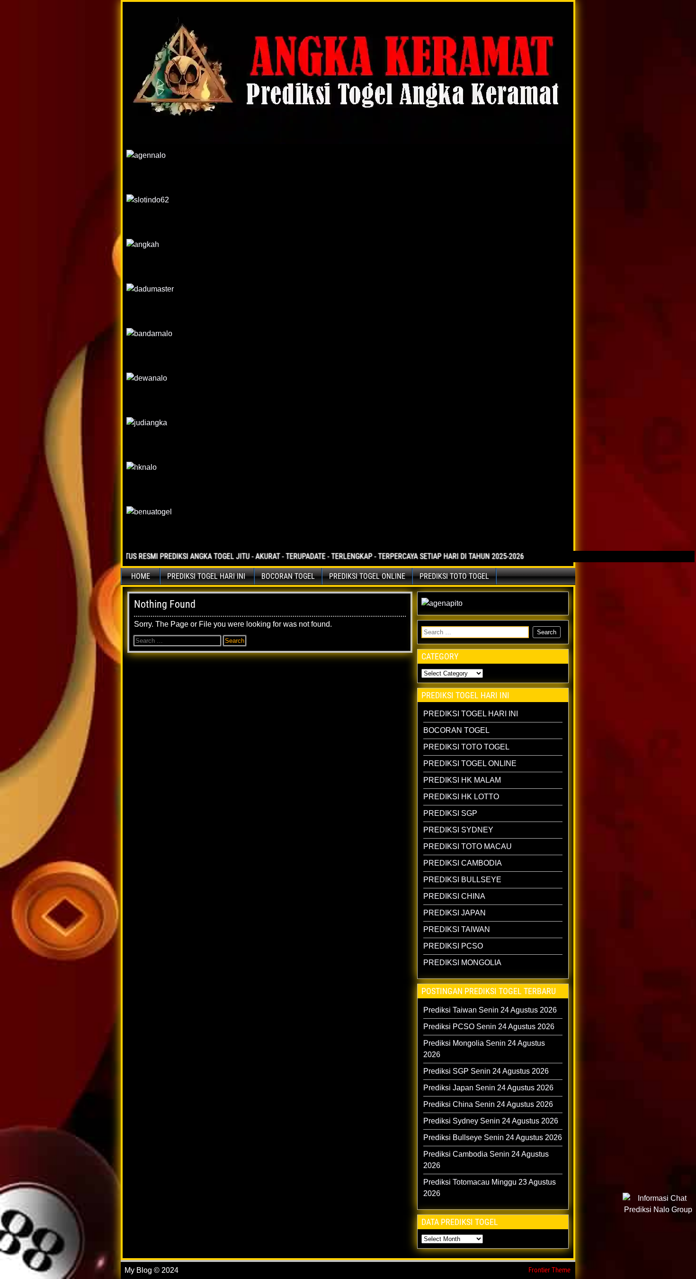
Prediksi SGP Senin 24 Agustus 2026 (486, 1071)
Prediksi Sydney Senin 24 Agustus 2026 (490, 1121)
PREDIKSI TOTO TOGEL (454, 576)
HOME (140, 576)
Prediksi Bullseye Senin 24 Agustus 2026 (492, 1137)
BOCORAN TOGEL (288, 576)
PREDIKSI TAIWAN (456, 929)
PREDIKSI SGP (450, 813)
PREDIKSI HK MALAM (462, 780)
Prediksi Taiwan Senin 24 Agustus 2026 (490, 1010)
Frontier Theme (549, 1270)
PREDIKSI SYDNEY (458, 830)
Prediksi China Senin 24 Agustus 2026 (488, 1104)
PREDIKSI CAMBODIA (462, 863)
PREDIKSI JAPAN (454, 913)
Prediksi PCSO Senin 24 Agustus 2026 (488, 1027)
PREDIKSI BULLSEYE (462, 880)
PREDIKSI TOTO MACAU (467, 846)
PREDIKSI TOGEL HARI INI (206, 576)
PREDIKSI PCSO (453, 946)
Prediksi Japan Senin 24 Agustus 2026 (488, 1088)
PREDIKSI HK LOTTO (461, 797)
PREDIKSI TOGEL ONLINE (367, 576)
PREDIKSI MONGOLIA (462, 963)
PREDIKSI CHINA (454, 896)
